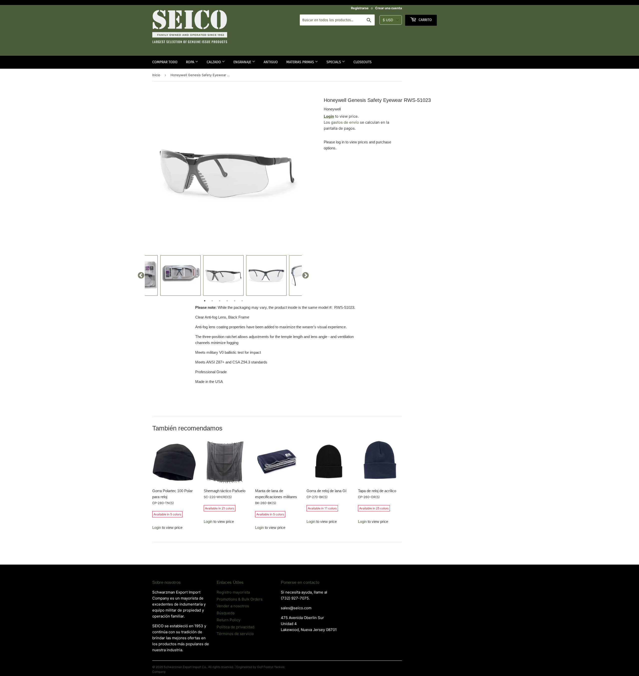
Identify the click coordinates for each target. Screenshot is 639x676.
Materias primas (300, 62)
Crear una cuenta (388, 8)
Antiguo (271, 62)
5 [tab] (234, 300)
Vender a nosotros (233, 606)
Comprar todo (164, 62)
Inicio (156, 75)
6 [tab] (242, 300)
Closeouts (362, 62)
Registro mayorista (233, 592)
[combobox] (337, 19)
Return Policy (228, 620)
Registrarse (360, 8)
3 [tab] (219, 300)
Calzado (214, 62)
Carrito (425, 20)
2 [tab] (212, 300)
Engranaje (242, 62)
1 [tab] (204, 300)
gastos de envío (345, 122)
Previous (141, 275)
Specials (334, 62)
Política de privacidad (235, 627)
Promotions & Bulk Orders (240, 599)
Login (329, 116)
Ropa (190, 62)
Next (305, 275)
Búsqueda (225, 613)
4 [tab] (227, 300)
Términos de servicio (235, 633)
